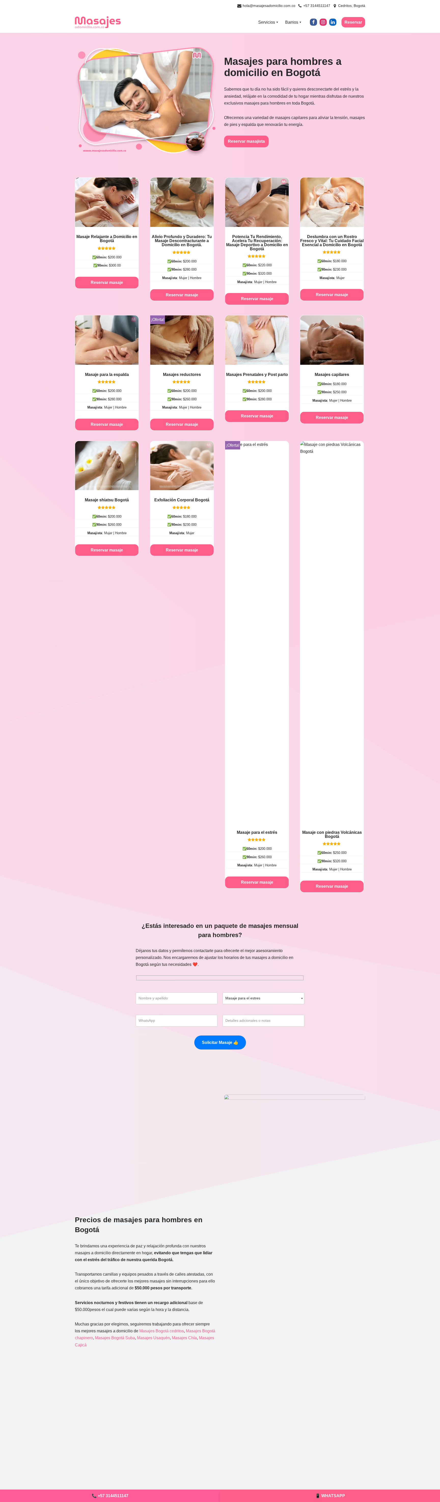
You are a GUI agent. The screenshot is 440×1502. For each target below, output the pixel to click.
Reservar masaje (107, 282)
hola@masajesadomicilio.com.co (269, 6)
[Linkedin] (332, 22)
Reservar (353, 22)
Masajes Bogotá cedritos (161, 1331)
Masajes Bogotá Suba (115, 1338)
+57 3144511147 (316, 6)
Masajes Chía (184, 1338)
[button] (277, 22)
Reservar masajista (246, 141)
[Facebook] (313, 22)
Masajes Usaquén (153, 1338)
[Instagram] (323, 22)
